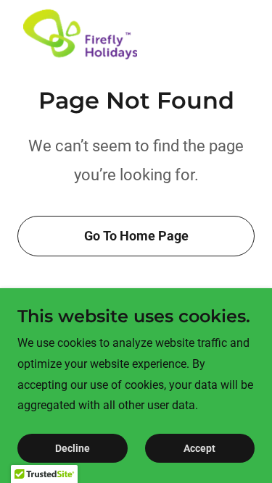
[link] (80, 35)
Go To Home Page (136, 235)
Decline (72, 448)
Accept (199, 448)
